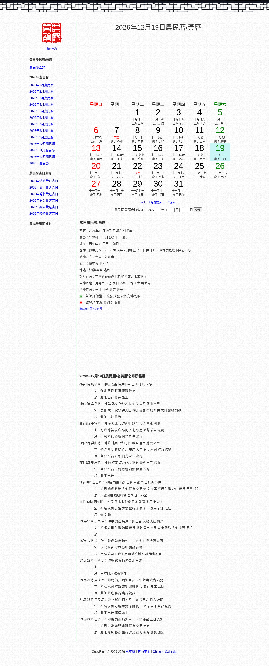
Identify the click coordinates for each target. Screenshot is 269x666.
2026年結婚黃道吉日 (43, 181)
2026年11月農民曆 (42, 150)
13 (96, 148)
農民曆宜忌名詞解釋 (90, 308)
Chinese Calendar (165, 651)
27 (96, 183)
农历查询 (144, 651)
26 (220, 165)
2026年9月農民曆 (41, 137)
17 (178, 148)
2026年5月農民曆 (41, 111)
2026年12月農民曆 (42, 157)
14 (116, 148)
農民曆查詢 (37, 67)
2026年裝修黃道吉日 (43, 213)
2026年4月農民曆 (41, 104)
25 (199, 165)
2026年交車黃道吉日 (43, 187)
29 (137, 183)
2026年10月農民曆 (42, 143)
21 (116, 165)
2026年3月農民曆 (41, 98)
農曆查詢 (52, 48)
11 (199, 130)
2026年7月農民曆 (41, 124)
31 (178, 183)
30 (158, 183)
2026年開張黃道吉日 (43, 200)
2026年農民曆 (39, 163)
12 (220, 130)
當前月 (158, 202)
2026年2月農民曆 (41, 91)
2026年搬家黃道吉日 (43, 207)
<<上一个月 (146, 202)
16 (158, 148)
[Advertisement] (46, 492)
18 (199, 148)
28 (116, 183)
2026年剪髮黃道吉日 (43, 194)
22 (137, 165)
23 (158, 165)
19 (220, 148)
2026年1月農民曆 (41, 85)
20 (96, 165)
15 (137, 148)
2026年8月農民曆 (41, 130)
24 (178, 165)
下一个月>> (169, 202)
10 (178, 130)
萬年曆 (130, 651)
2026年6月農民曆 (41, 117)
